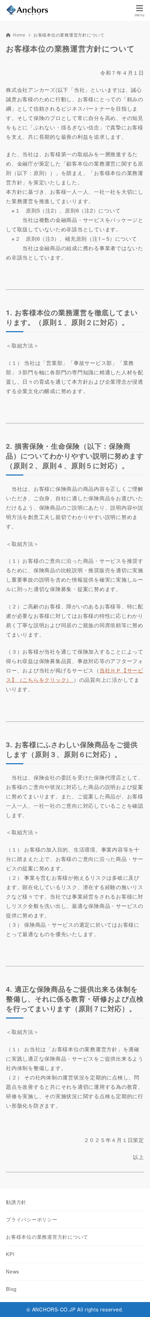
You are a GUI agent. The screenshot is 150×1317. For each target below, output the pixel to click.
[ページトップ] (136, 1303)
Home (19, 35)
